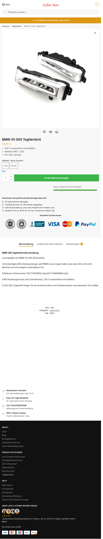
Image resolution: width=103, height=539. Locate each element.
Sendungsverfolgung (11, 496)
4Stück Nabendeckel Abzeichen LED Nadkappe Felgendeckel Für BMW (57, 357)
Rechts (14, 166)
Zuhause (5, 26)
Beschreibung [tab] (26, 244)
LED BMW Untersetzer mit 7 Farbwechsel (94, 355)
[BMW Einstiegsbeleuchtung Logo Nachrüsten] (15, 339)
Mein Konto (7, 485)
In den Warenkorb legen (56, 178)
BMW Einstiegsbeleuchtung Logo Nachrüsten (14, 359)
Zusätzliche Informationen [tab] (50, 244)
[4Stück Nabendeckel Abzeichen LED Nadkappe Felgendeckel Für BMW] (57, 335)
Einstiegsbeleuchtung (15, 354)
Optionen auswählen (15, 374)
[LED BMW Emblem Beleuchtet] (38, 335)
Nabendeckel (56, 346)
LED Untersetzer (9, 464)
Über (4, 431)
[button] (97, 5)
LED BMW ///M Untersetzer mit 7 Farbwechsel (75, 356)
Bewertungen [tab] (74, 244)
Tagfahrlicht (16, 26)
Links (5, 166)
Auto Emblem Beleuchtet (13, 457)
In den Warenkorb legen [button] (76, 375)
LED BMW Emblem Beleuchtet (36, 354)
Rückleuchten (8, 471)
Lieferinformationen (11, 442)
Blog (4, 435)
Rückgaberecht (9, 439)
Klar (3, 171)
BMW (52, 313)
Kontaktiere (7, 492)
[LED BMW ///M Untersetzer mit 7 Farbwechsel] (76, 335)
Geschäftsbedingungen (13, 446)
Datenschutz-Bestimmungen (15, 499)
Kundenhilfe (7, 489)
